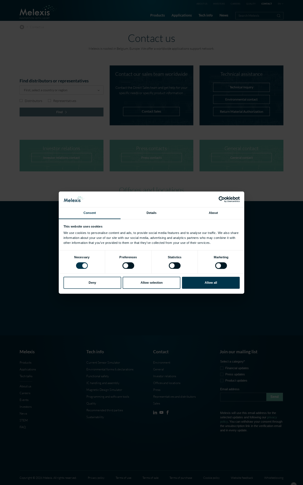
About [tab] (213, 213)
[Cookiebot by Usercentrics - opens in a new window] (222, 199)
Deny (92, 283)
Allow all (211, 283)
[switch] (128, 265)
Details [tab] (152, 213)
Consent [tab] (89, 213)
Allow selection (152, 283)
